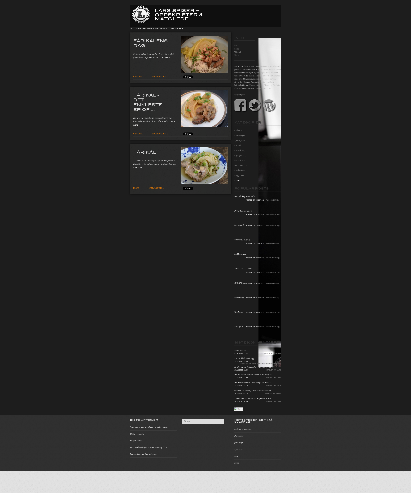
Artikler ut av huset (242, 429)
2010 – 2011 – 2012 (243, 268)
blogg (136, 188)
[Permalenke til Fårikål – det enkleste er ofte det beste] (204, 126)
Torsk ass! (238, 311)
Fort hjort (238, 326)
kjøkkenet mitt (240, 254)
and (236, 130)
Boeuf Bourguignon (243, 210)
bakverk (237, 160)
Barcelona (239, 165)
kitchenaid (239, 225)
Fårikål (144, 152)
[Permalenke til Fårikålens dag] (204, 71)
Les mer (165, 57)
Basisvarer (239, 435)
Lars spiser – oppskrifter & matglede (179, 14)
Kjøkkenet (238, 449)
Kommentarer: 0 (160, 76)
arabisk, (237, 145)
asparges (238, 155)
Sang (236, 462)
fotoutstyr (238, 442)
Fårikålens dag (150, 43)
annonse (238, 135)
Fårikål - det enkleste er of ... (147, 102)
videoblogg (239, 297)
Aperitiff (238, 140)
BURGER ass (240, 283)
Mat (236, 456)
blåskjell (238, 170)
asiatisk (237, 150)
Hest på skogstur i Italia (244, 196)
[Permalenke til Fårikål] (204, 183)
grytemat (138, 76)
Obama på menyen (242, 239)
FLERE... (237, 180)
